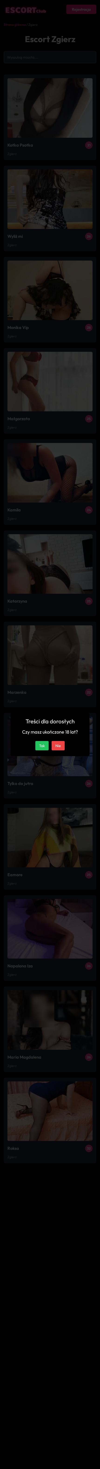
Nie (58, 745)
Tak (42, 745)
